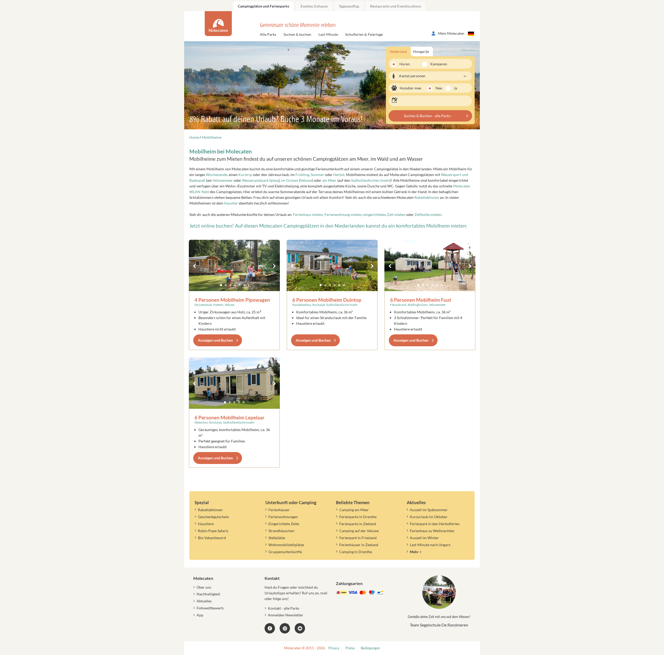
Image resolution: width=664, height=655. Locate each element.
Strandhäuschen (281, 531)
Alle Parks (268, 34)
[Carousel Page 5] (240, 285)
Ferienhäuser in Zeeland (358, 545)
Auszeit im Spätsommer (429, 510)
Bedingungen (370, 648)
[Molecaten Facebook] (270, 628)
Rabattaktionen (426, 197)
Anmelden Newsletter (285, 615)
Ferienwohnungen (283, 517)
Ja (455, 88)
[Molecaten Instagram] (285, 628)
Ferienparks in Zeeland (357, 524)
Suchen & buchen (297, 34)
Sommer (317, 174)
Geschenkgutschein (213, 517)
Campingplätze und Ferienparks (263, 6)
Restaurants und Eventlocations (395, 6)
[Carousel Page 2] (226, 285)
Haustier (231, 203)
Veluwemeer (223, 180)
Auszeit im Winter (424, 538)
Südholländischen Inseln (370, 180)
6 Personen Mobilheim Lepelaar (230, 417)
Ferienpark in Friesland (358, 538)
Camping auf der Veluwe (359, 531)
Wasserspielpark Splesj (260, 180)
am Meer (329, 180)
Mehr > (415, 552)
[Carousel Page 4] (235, 285)
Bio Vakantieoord (212, 538)
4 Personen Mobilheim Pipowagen (232, 300)
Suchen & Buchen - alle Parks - (428, 116)
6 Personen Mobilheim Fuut (420, 300)
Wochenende (216, 174)
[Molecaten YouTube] (300, 628)
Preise (350, 648)
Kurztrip (245, 174)
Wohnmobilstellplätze (286, 545)
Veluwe (306, 180)
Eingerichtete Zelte (283, 524)
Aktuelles (204, 601)
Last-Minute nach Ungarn (430, 545)
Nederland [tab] (398, 51)
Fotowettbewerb (210, 608)
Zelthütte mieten (427, 214)
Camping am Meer (354, 510)
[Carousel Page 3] (230, 285)
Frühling (302, 174)
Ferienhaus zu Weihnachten (432, 531)
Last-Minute (328, 34)
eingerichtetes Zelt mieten (384, 214)
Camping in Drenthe (355, 552)
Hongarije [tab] (421, 51)
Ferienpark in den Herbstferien (435, 524)
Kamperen (435, 64)
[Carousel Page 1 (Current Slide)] (221, 285)
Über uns (204, 587)
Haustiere (206, 524)
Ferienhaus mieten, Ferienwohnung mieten (327, 214)
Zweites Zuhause (314, 6)
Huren (404, 64)
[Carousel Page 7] (249, 285)
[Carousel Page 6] (244, 285)
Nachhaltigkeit (208, 594)
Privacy (334, 648)
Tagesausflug (349, 6)
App (200, 615)
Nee (438, 88)
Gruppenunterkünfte (285, 552)
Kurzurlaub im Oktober (428, 517)
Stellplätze (276, 538)
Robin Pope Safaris (213, 531)
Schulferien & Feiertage (364, 34)
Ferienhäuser (279, 510)
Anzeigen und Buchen (215, 340)
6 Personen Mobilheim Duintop (326, 300)
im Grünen (289, 180)
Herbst (338, 174)
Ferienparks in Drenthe (358, 517)
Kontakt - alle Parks (283, 608)
